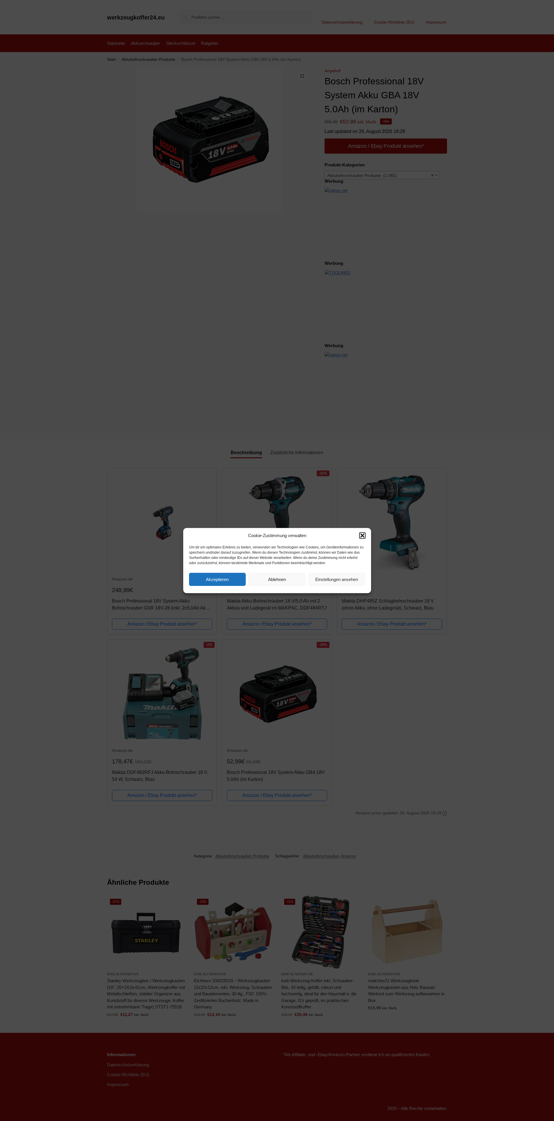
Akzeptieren (217, 579)
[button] (362, 536)
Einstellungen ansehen (336, 579)
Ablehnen (277, 579)
